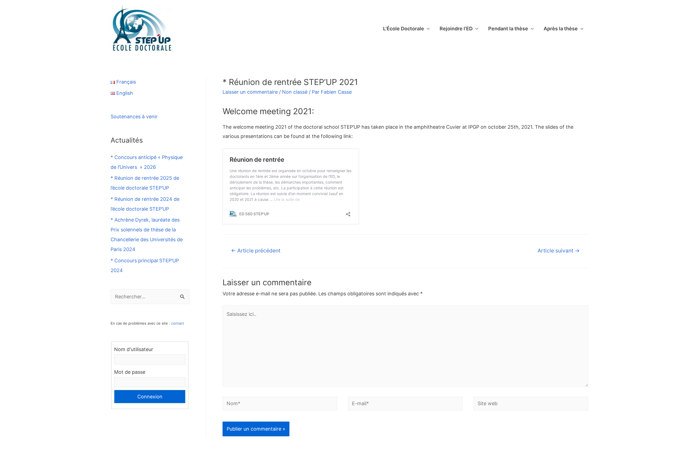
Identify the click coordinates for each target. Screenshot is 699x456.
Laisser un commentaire (250, 92)
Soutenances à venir (134, 116)
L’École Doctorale (403, 28)
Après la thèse (561, 28)
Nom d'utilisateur (133, 349)
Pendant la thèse (508, 28)
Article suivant (559, 250)
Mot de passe (129, 372)
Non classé (294, 92)
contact (177, 323)
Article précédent (255, 250)
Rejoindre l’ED (456, 28)
